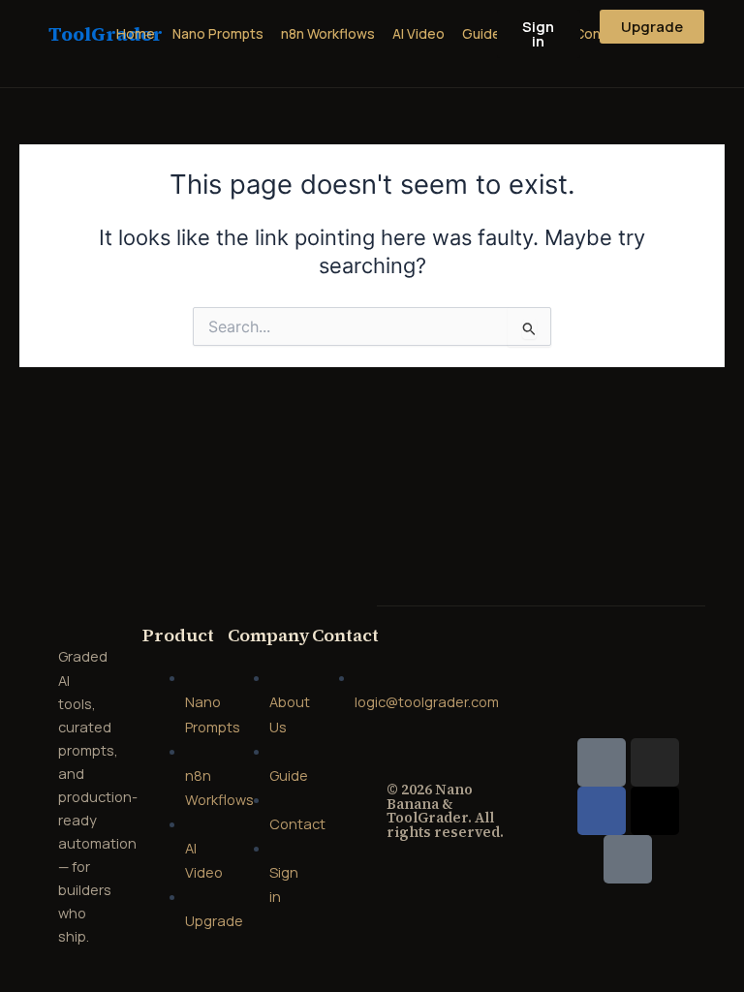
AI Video (418, 33)
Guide (481, 33)
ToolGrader (105, 33)
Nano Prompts (218, 33)
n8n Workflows (328, 33)
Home (135, 33)
